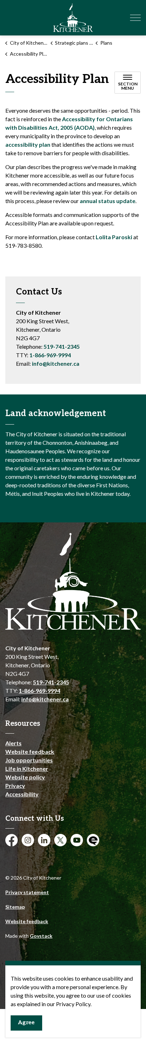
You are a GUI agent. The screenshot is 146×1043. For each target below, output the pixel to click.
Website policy (25, 777)
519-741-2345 (62, 346)
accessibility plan (27, 144)
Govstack (41, 936)
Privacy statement (27, 892)
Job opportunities (29, 760)
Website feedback (29, 751)
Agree (26, 1022)
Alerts (13, 743)
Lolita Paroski (114, 237)
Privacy (15, 785)
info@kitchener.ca (55, 363)
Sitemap (15, 907)
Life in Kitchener (26, 768)
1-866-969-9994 (50, 355)
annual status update (107, 200)
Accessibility (22, 794)
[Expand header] (135, 17)
